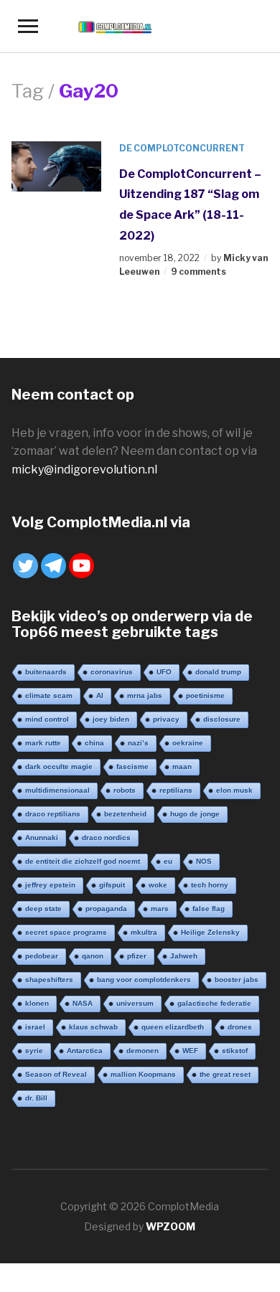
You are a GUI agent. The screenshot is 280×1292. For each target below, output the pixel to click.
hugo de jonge (195, 814)
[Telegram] (53, 565)
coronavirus (111, 672)
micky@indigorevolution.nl (84, 469)
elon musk (234, 790)
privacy (166, 719)
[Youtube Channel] (81, 565)
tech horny (209, 885)
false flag (208, 909)
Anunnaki (41, 837)
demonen (142, 1051)
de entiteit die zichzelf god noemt (82, 861)
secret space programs (66, 932)
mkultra (144, 932)
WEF (190, 1051)
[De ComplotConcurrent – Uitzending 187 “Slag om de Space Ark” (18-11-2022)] (56, 165)
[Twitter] (25, 565)
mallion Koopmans (143, 1074)
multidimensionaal (57, 790)
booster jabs (236, 980)
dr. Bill (36, 1098)
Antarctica (85, 1051)
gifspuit (112, 885)
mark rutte (43, 743)
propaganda (106, 909)
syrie (34, 1051)
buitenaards (46, 672)
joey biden (111, 719)
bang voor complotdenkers (144, 980)
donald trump (218, 672)
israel (35, 1027)
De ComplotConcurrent (182, 148)
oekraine (187, 743)
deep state (43, 909)
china (94, 743)
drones (240, 1027)
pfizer (136, 956)
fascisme (132, 766)
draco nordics (106, 837)
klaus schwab (93, 1027)
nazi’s (138, 743)
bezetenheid (125, 814)
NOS (204, 861)
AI (99, 695)
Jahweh (183, 956)
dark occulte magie (59, 766)
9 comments (198, 271)
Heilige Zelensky (210, 932)
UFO (164, 672)
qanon (92, 956)
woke (158, 885)
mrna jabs (144, 695)
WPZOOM (170, 1226)
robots (124, 790)
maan (182, 766)
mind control (47, 719)
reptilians (175, 790)
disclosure (222, 719)
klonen (37, 1003)
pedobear (41, 956)
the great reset (225, 1074)
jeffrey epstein (50, 885)
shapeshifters (49, 980)
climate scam (49, 695)
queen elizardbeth (172, 1027)
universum (135, 1003)
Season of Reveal (56, 1074)
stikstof (235, 1051)
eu (168, 861)
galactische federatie (214, 1003)
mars (160, 909)
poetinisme (205, 695)
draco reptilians (52, 814)
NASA (83, 1003)
